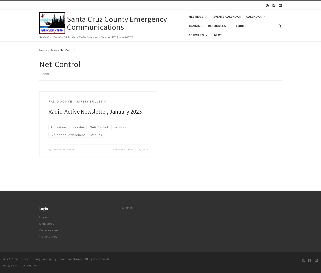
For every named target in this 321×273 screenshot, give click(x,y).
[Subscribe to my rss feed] (267, 5)
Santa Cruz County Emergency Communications (48, 259)
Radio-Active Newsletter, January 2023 (95, 111)
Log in (43, 217)
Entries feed (46, 224)
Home (43, 50)
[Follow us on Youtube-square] (280, 5)
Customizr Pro (29, 265)
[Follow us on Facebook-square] (274, 5)
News (53, 50)
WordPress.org (48, 236)
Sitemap (127, 208)
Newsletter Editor (63, 149)
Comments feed (49, 230)
